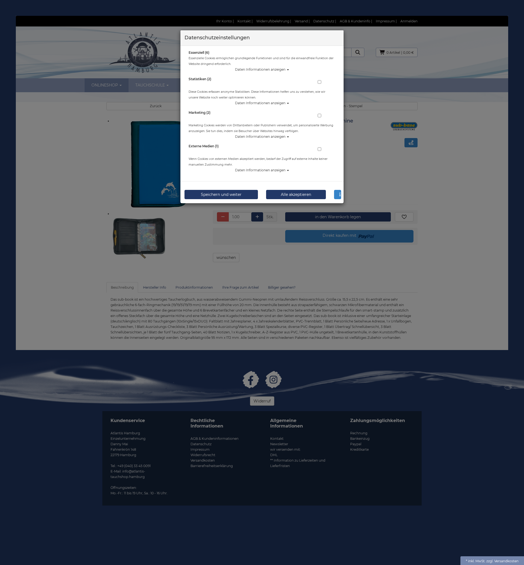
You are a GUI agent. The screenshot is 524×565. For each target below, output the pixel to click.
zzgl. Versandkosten (502, 561)
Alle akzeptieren (296, 194)
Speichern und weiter (221, 194)
